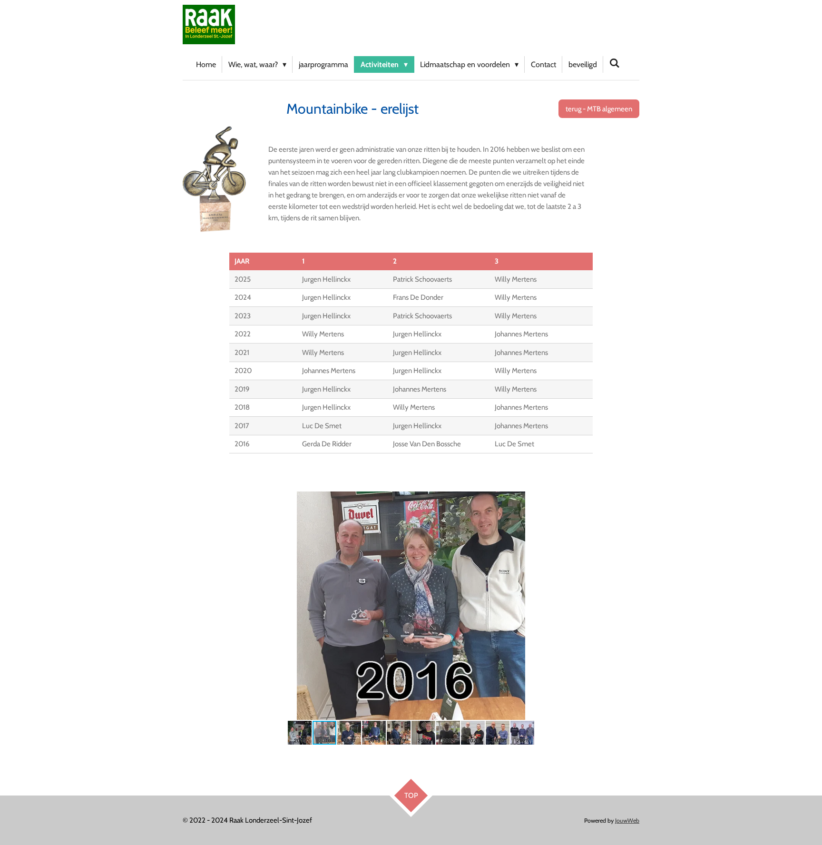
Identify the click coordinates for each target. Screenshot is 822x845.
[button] (630, 500)
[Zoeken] (614, 63)
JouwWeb (627, 820)
